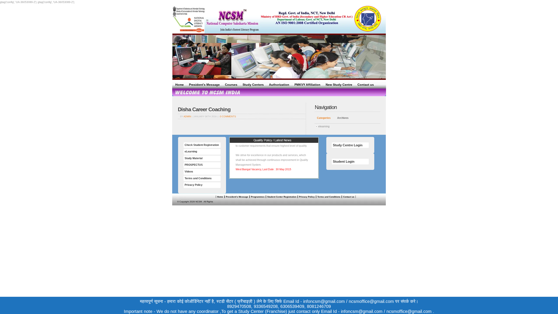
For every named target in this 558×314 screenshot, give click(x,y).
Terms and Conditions (198, 178)
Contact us (365, 84)
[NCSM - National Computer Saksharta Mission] (216, 19)
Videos (189, 171)
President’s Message (204, 84)
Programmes (258, 197)
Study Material (193, 158)
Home (179, 84)
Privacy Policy (193, 184)
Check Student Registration (202, 145)
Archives (343, 117)
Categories (324, 117)
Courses (231, 84)
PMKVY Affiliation (307, 84)
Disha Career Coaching (204, 109)
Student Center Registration (281, 197)
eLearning (191, 151)
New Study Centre (339, 84)
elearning (324, 126)
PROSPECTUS (194, 164)
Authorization (279, 84)
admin (187, 116)
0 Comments (228, 116)
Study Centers (253, 84)
